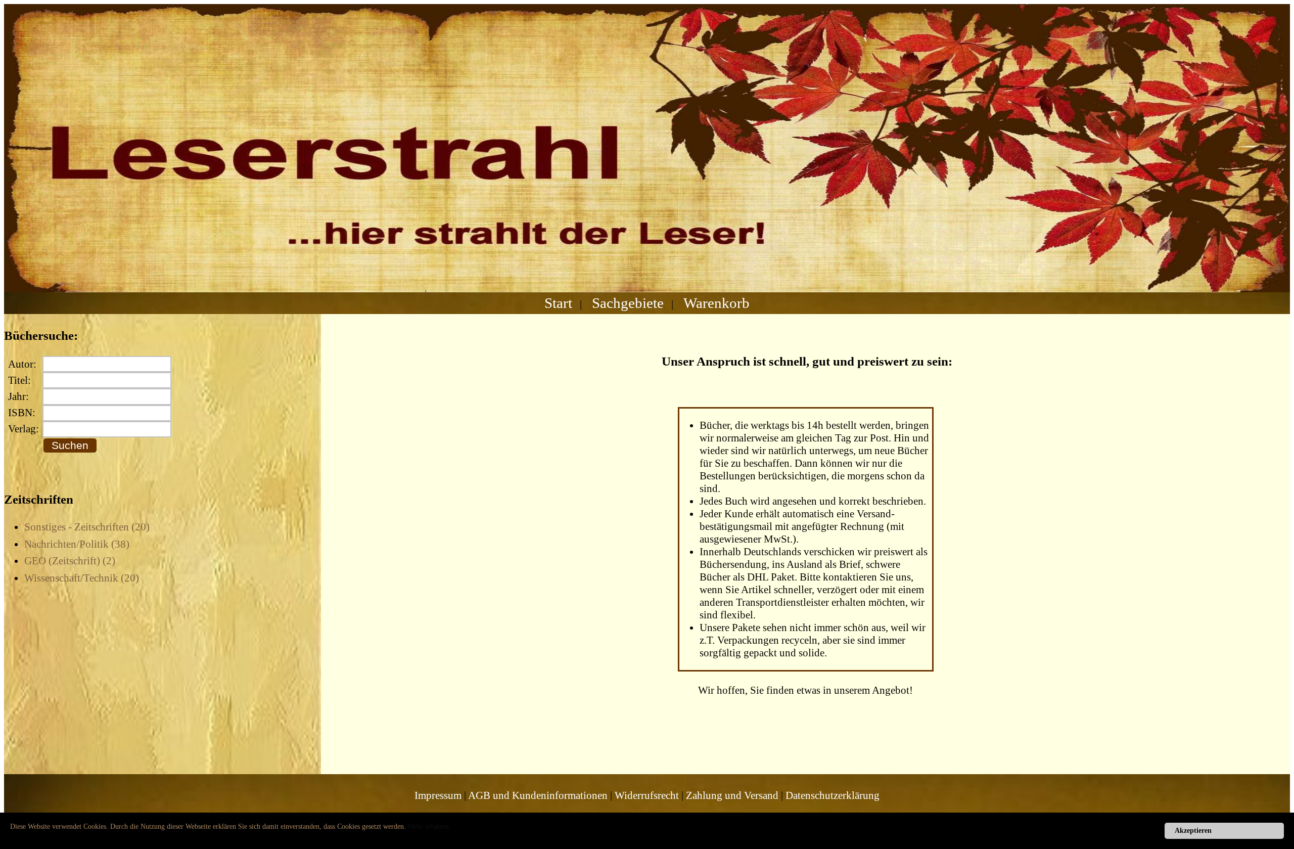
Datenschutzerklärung (832, 795)
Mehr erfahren (428, 826)
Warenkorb (716, 303)
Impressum (437, 795)
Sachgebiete (628, 303)
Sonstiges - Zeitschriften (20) (87, 527)
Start (558, 303)
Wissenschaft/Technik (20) (81, 578)
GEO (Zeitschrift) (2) (69, 561)
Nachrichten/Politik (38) (76, 544)
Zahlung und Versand (732, 795)
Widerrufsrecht (647, 795)
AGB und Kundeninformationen (538, 795)
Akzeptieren (1193, 830)
